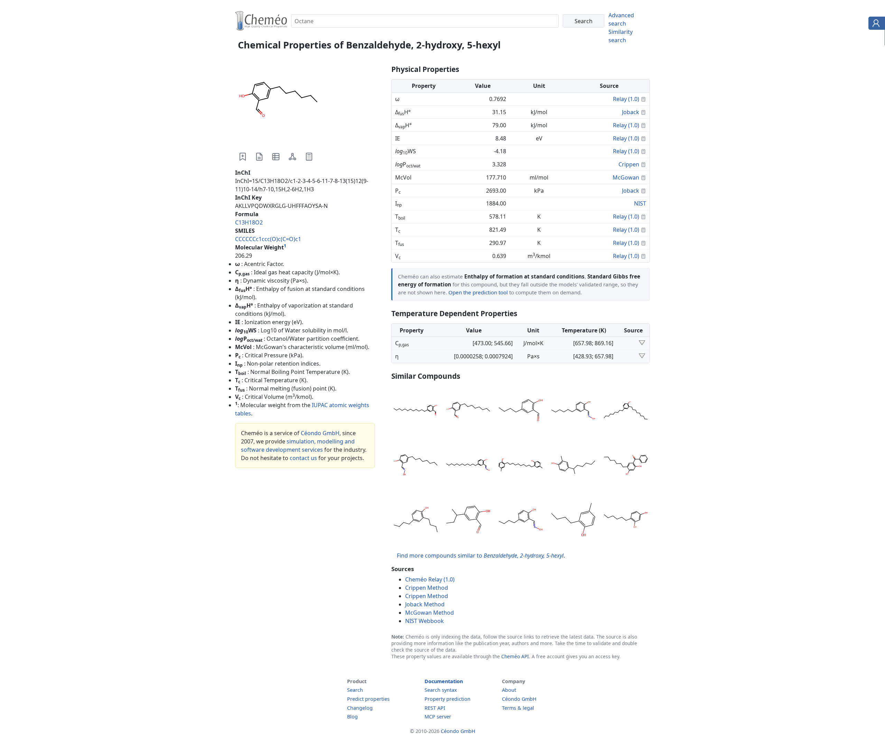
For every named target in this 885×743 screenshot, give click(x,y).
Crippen (628, 164)
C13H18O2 (249, 222)
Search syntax (441, 690)
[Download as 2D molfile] (292, 156)
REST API (435, 708)
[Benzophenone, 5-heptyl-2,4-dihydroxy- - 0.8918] (626, 466)
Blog (352, 716)
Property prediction (448, 699)
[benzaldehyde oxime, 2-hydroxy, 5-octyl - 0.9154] (415, 466)
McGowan (626, 177)
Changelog (360, 708)
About (509, 690)
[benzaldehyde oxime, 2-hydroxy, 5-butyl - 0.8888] (520, 520)
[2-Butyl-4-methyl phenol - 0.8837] (573, 520)
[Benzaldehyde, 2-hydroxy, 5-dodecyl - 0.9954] (415, 411)
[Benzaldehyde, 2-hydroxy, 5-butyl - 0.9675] (520, 411)
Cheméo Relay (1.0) (430, 579)
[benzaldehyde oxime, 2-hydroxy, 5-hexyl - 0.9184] (573, 411)
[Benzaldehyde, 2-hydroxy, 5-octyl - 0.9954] (468, 411)
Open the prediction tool (478, 292)
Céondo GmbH (320, 433)
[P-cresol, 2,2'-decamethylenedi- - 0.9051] (520, 466)
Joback (630, 112)
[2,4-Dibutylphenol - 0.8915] (415, 520)
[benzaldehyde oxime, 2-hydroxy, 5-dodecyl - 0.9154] (468, 466)
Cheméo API (515, 656)
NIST (640, 203)
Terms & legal (518, 708)
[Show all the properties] (642, 343)
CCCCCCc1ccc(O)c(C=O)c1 (268, 239)
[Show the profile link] (875, 24)
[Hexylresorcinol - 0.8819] (626, 520)
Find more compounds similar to (480, 555)
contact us (303, 458)
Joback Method (425, 604)
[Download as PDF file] (259, 156)
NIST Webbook (424, 621)
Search (355, 690)
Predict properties (368, 699)
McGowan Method (429, 612)
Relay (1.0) (626, 99)
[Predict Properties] (309, 156)
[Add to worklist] (242, 156)
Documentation (444, 681)
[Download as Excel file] (275, 156)
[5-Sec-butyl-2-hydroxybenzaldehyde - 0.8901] (468, 520)
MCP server (438, 716)
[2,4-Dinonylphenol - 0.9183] (626, 411)
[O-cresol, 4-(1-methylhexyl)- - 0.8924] (573, 466)
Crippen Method (426, 587)
